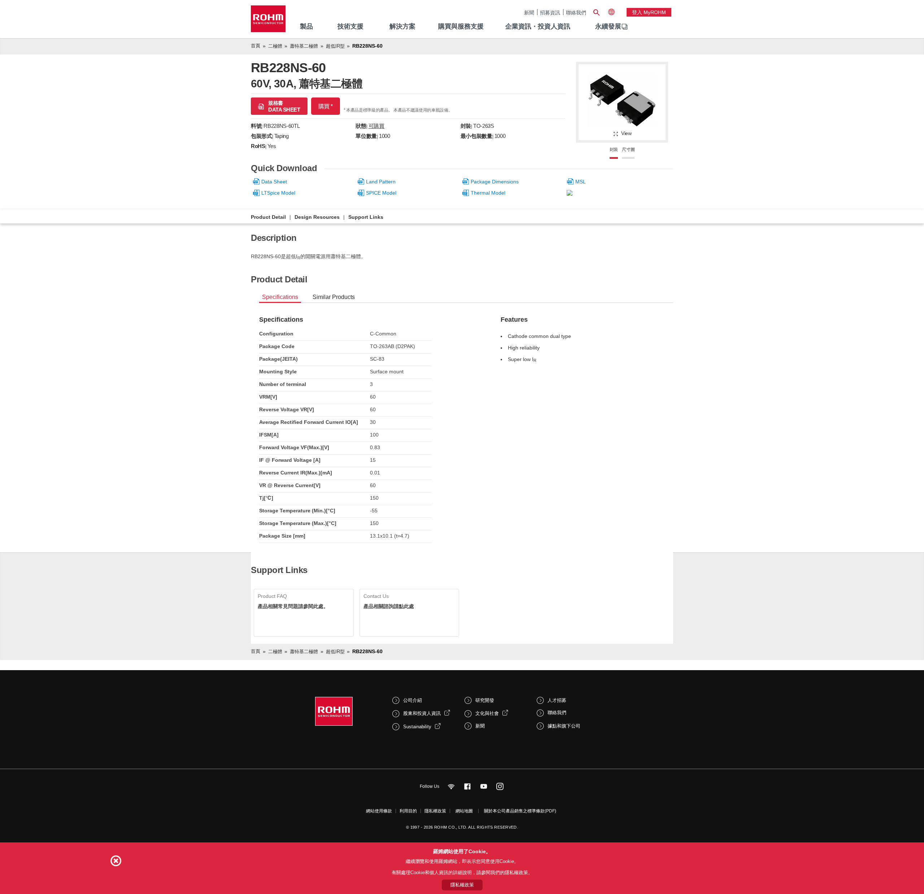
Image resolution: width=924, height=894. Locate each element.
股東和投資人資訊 (422, 713)
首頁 (255, 45)
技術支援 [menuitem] (350, 26)
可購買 (376, 126)
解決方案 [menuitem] (402, 26)
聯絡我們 (576, 12)
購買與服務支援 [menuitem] (461, 26)
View (626, 133)
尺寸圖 (628, 149)
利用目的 (408, 810)
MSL (580, 182)
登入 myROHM (649, 12)
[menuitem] (608, 26)
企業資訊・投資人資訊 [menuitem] (537, 26)
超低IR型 (335, 46)
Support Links (365, 217)
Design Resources (317, 217)
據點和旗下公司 (564, 726)
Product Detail (268, 217)
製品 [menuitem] (306, 26)
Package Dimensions (495, 182)
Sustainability (417, 726)
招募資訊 (550, 12)
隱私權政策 (435, 810)
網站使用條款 (379, 810)
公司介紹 (412, 700)
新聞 (529, 12)
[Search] (596, 11)
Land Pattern (381, 182)
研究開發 (484, 700)
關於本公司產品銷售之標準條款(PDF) (520, 810)
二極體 (275, 46)
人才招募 (557, 700)
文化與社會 (487, 713)
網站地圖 (464, 810)
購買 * (325, 106)
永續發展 (608, 26)
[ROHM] (268, 21)
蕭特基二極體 (304, 46)
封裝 (614, 149)
